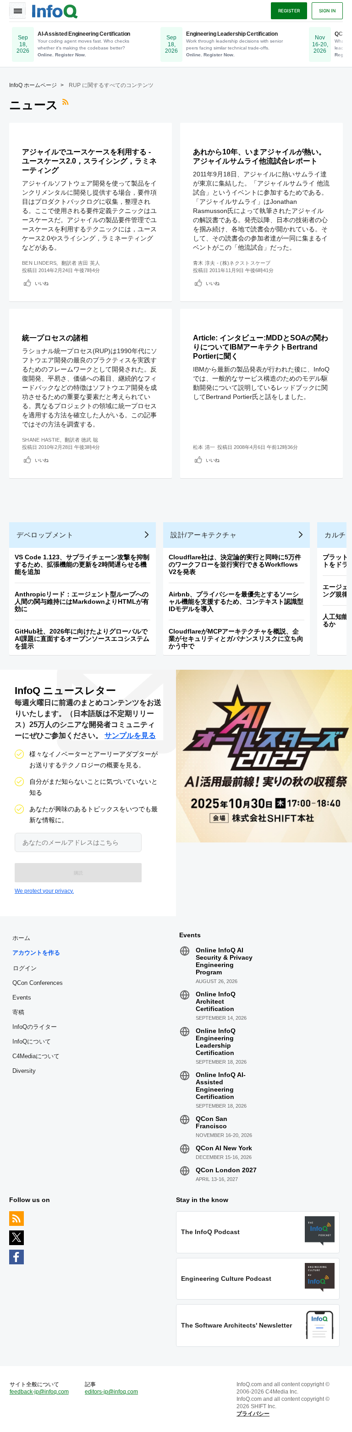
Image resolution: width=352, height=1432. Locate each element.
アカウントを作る (36, 952)
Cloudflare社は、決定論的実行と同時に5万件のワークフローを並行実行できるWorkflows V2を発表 (235, 564)
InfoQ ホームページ (33, 85)
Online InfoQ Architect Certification (216, 1001)
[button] (78, 872)
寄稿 (18, 1012)
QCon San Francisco (211, 1122)
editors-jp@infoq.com (111, 1391)
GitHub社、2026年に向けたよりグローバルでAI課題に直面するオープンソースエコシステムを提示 (82, 639)
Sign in (327, 10)
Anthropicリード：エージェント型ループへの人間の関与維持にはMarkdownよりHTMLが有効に (82, 601)
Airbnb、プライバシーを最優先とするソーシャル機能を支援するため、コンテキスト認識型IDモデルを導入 (236, 601)
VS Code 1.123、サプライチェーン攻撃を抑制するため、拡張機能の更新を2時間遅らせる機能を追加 (82, 564)
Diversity (24, 1070)
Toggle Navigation (17, 10)
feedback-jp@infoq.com (39, 1391)
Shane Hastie (41, 440)
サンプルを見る (130, 735)
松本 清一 (204, 447)
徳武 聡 (89, 440)
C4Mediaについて (36, 1056)
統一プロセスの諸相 (55, 338)
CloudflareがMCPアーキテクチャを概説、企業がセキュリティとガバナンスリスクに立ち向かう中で (236, 639)
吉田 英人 (89, 263)
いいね (42, 283)
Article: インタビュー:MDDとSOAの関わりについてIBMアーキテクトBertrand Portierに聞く (260, 347)
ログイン (25, 968)
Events (21, 997)
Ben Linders (39, 263)
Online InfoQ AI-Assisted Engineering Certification (221, 1085)
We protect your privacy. (44, 891)
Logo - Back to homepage (55, 10)
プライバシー (253, 1413)
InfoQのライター (34, 1026)
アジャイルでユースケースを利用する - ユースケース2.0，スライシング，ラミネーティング (89, 161)
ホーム (21, 938)
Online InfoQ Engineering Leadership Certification (216, 1041)
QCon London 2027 (226, 1170)
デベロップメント (44, 535)
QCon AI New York (224, 1148)
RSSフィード (66, 105)
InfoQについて (31, 1041)
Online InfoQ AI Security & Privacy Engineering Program (224, 961)
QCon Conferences (37, 982)
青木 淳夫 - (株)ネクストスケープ (232, 263)
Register (289, 10)
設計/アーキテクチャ (203, 535)
